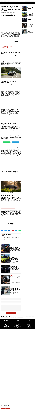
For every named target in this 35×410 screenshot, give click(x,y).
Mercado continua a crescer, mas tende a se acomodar (15, 289)
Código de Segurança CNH (17, 326)
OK (5, 408)
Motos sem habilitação (17, 324)
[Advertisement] (11, 21)
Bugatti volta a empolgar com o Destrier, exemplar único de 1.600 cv (14, 268)
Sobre (5, 317)
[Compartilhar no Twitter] (5, 230)
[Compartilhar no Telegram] (16, 230)
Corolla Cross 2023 (29, 326)
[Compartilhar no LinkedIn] (9, 230)
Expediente (7, 317)
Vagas (11, 317)
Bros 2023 (29, 325)
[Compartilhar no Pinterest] (13, 230)
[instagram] (4, 239)
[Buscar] (33, 1)
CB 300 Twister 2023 (28, 327)
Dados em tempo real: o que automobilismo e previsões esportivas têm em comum (15, 279)
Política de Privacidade (15, 317)
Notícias (11, 275)
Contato (2, 317)
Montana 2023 (28, 324)
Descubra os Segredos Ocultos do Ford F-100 (8, 208)
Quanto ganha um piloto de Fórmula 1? (15, 248)
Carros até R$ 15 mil (17, 327)
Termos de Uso (21, 317)
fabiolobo (33, 330)
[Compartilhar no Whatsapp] (19, 230)
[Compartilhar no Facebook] (2, 230)
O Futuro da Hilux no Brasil (5, 47)
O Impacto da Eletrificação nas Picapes (7, 46)
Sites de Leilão (17, 325)
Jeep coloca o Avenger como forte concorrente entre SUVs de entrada (14, 258)
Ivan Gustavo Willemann (8, 234)
